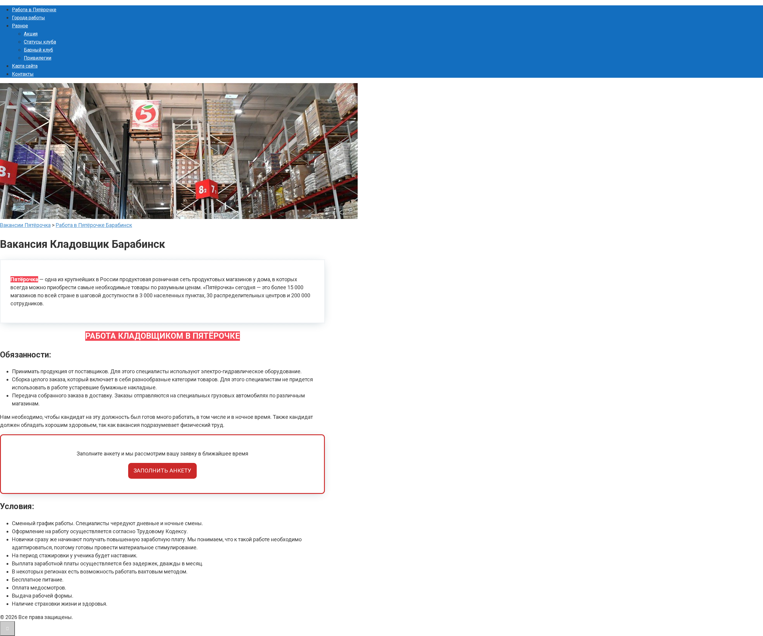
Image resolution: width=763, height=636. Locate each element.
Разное (20, 26)
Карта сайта (25, 66)
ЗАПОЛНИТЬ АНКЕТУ (162, 470)
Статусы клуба (40, 42)
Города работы (28, 18)
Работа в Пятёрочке (34, 10)
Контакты (23, 74)
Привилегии (37, 58)
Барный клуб (38, 50)
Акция (31, 34)
